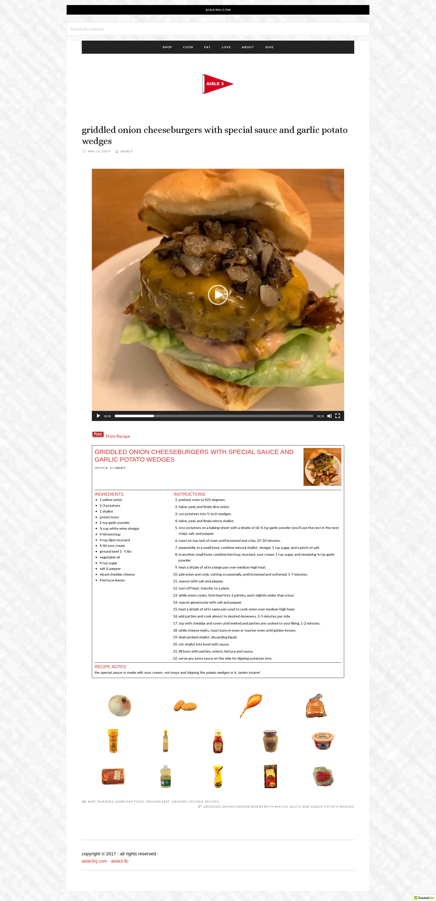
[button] (218, 295)
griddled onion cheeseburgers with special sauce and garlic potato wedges (278, 806)
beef (92, 801)
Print (101, 476)
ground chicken (187, 801)
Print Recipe (118, 436)
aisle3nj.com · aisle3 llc (105, 861)
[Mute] (329, 415)
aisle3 (218, 84)
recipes (212, 801)
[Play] (98, 415)
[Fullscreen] (337, 415)
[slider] (214, 416)
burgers (106, 801)
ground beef (158, 801)
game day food (129, 801)
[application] (218, 295)
